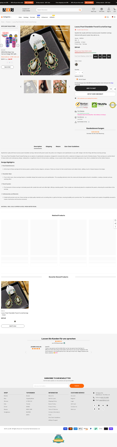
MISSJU (82, 38)
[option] (9, 50)
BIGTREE (3, 50)
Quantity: (77, 69)
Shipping (49, 146)
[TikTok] (107, 405)
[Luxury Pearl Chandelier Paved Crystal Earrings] (15, 295)
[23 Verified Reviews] (58, 446)
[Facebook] (94, 405)
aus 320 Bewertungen (57, 343)
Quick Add (7, 65)
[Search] (59, 10)
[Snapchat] (94, 408)
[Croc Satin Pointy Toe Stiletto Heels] (9, 39)
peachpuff (12, 60)
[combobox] (57, 10)
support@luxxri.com (104, 400)
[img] (58, 341)
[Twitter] (103, 408)
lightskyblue (5, 60)
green (7, 60)
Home (2, 22)
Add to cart (91, 88)
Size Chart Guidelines (71, 146)
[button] (1, 44)
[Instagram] (98, 405)
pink (9, 60)
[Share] (114, 89)
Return (58, 146)
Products (8, 22)
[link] (101, 10)
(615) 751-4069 (105, 397)
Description (38, 146)
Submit (77, 386)
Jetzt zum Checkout (95, 94)
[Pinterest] (103, 405)
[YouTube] (98, 408)
